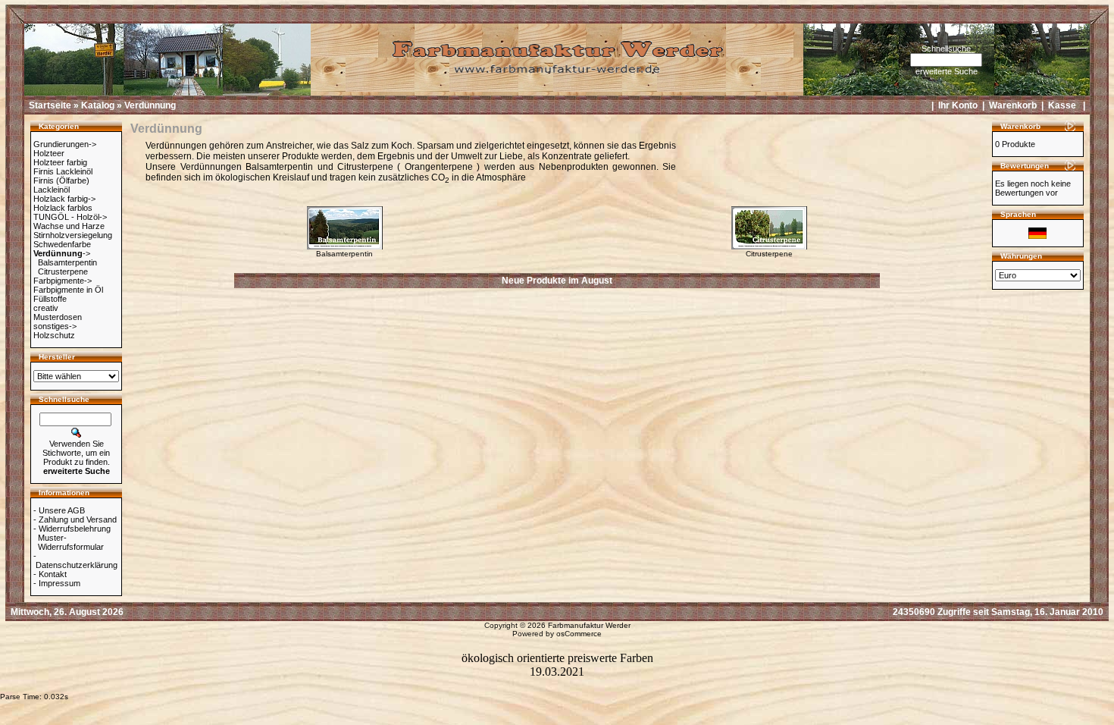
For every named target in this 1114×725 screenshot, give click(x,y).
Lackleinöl (51, 189)
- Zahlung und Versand (75, 519)
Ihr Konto (958, 105)
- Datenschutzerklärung (75, 560)
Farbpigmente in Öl (68, 289)
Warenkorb (1013, 105)
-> (61, 253)
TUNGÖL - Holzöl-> (70, 216)
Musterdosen (57, 317)
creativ (45, 307)
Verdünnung (150, 105)
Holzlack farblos (62, 207)
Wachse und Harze (69, 226)
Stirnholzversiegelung (72, 235)
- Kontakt (50, 574)
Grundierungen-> (64, 144)
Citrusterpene (63, 271)
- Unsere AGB (59, 510)
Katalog (97, 105)
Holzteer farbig (60, 162)
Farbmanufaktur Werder (589, 625)
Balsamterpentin (67, 262)
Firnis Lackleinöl (62, 171)
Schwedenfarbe (62, 244)
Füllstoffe (50, 298)
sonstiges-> (55, 326)
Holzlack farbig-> (64, 198)
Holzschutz (54, 335)
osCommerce (579, 633)
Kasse (1062, 105)
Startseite (50, 105)
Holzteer (48, 153)
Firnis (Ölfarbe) (61, 180)
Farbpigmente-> (62, 280)
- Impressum (56, 583)
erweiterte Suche (946, 71)
